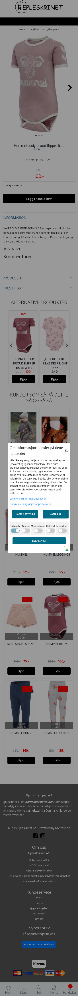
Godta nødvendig (25, 513)
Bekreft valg (39, 540)
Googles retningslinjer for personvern (30, 504)
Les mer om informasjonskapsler (28, 498)
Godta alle (55, 513)
